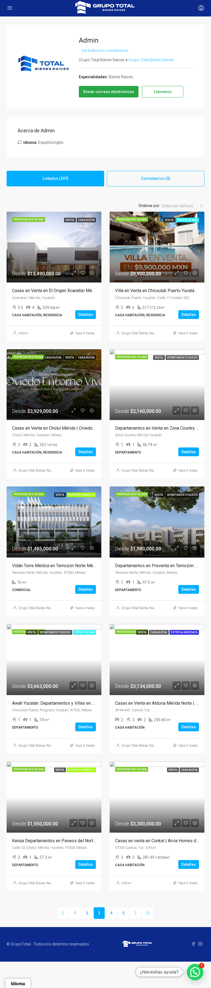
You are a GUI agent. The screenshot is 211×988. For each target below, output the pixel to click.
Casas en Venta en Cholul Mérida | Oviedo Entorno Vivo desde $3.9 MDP (82, 428)
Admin (23, 333)
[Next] (135, 913)
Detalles (85, 314)
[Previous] (62, 913)
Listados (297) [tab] (55, 178)
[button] (195, 972)
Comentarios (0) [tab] (155, 178)
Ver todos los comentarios (105, 50)
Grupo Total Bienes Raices (140, 333)
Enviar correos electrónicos (108, 91)
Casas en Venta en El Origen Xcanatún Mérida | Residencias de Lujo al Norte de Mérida (95, 290)
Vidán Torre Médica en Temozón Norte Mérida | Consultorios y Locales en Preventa (92, 565)
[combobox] (182, 206)
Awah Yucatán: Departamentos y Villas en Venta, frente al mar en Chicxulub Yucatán (91, 703)
